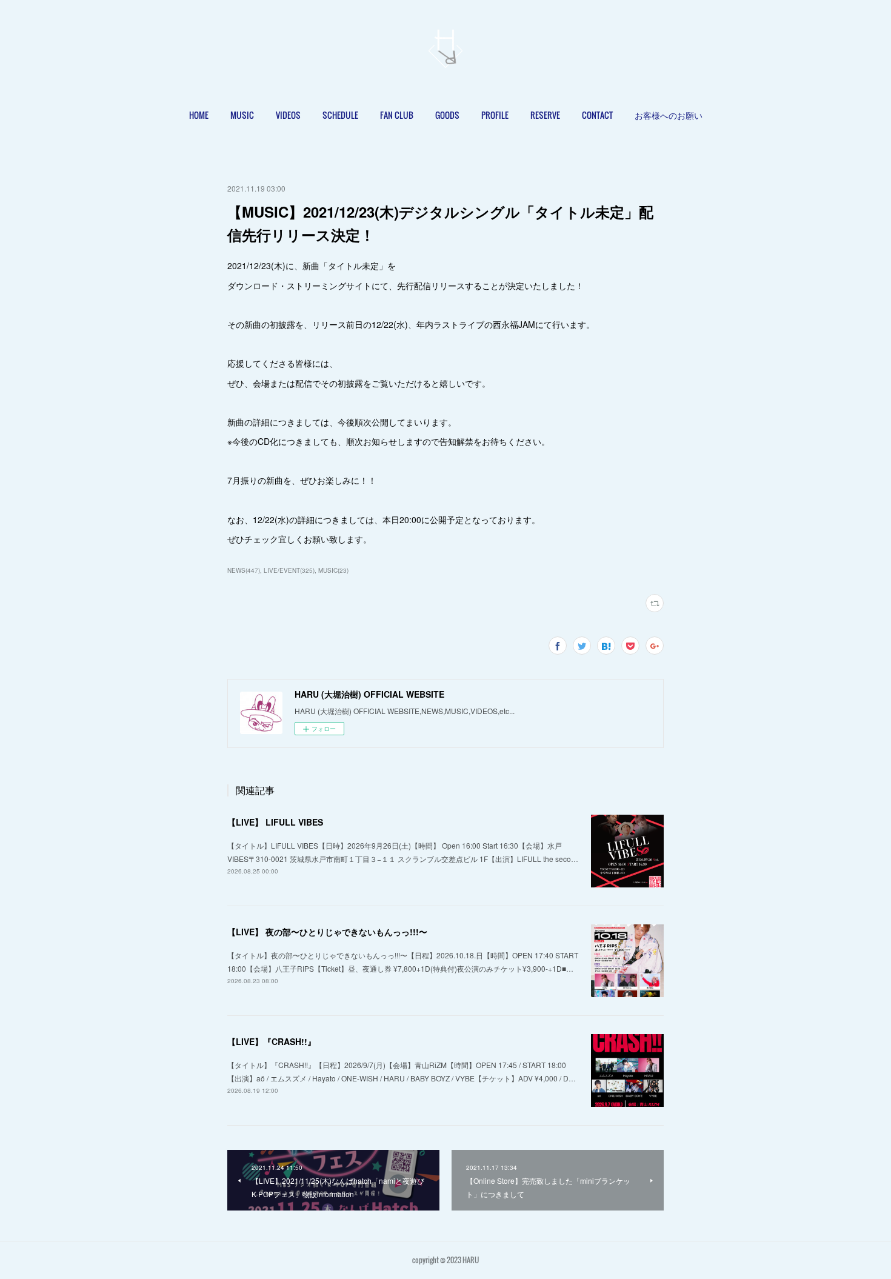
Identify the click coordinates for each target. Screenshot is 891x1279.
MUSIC (242, 115)
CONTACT (597, 115)
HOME (199, 115)
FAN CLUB (396, 115)
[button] (199, 115)
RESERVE (545, 115)
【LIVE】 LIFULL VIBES (275, 822)
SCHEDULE (340, 115)
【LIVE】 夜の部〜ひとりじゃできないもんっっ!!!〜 (327, 932)
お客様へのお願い (668, 115)
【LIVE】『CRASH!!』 (271, 1041)
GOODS (447, 115)
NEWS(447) (243, 570)
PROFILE (495, 115)
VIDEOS (288, 115)
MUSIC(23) (333, 570)
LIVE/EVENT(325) (289, 570)
